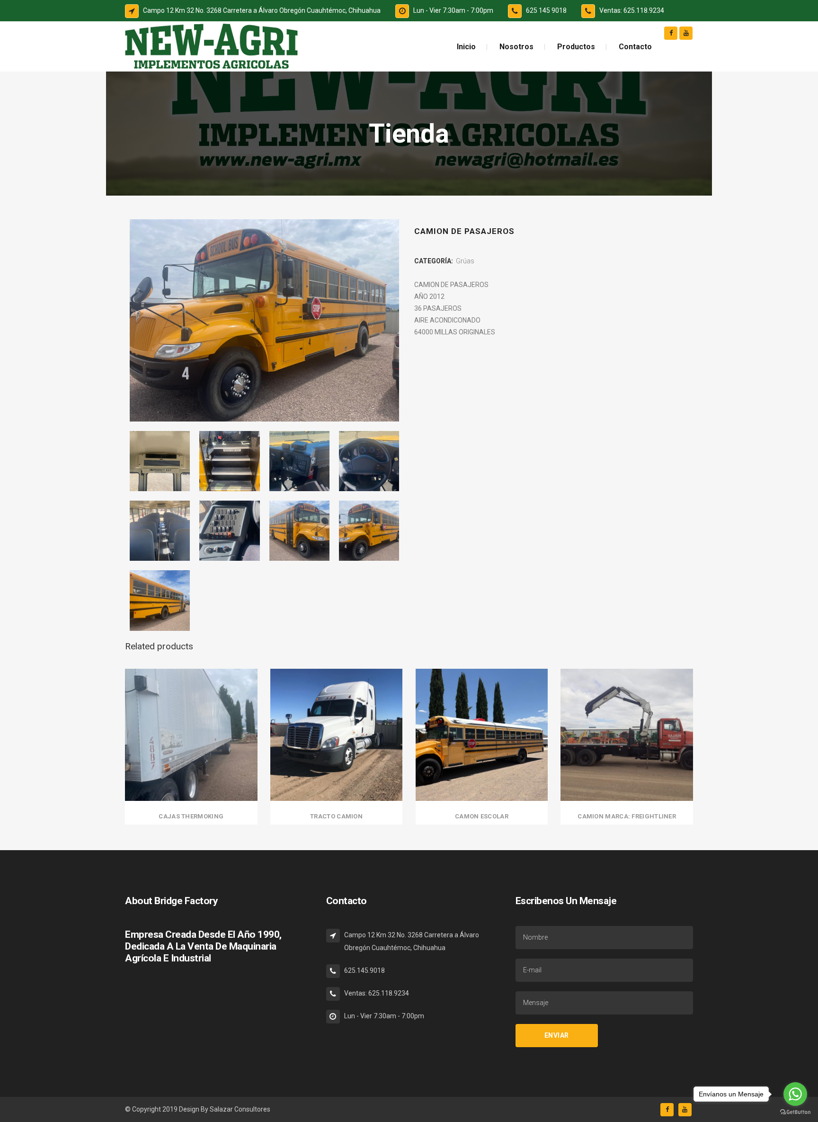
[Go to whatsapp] (795, 1094)
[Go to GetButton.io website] (795, 1112)
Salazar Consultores (240, 1109)
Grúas (465, 261)
